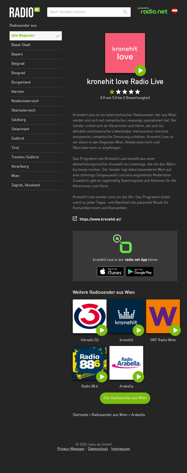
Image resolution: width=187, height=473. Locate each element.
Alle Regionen (22, 36)
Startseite (80, 415)
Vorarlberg (20, 167)
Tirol (15, 148)
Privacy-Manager (71, 449)
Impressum (120, 449)
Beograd (18, 73)
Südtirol (17, 138)
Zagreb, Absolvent (25, 185)
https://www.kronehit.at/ (100, 219)
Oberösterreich (23, 110)
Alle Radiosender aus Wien (125, 398)
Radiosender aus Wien (109, 415)
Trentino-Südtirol (25, 157)
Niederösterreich (25, 101)
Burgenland (21, 82)
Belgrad (17, 64)
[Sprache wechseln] (174, 10)
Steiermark (20, 129)
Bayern (17, 54)
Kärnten (17, 92)
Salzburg (18, 120)
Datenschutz (98, 449)
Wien (15, 176)
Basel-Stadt (20, 45)
